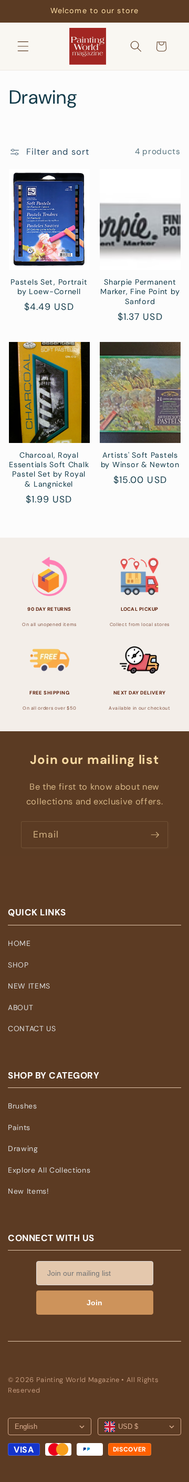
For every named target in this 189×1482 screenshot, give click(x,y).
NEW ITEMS (29, 986)
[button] (23, 46)
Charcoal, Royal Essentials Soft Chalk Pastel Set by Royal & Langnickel (49, 469)
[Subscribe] (154, 835)
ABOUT (20, 1007)
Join (94, 1302)
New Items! (28, 1191)
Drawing (23, 1148)
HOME (19, 943)
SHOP (18, 965)
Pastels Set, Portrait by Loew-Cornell (48, 286)
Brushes (22, 1106)
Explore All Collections (49, 1170)
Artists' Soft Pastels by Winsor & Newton (140, 459)
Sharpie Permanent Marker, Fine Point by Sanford (140, 291)
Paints (19, 1127)
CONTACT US (32, 1028)
